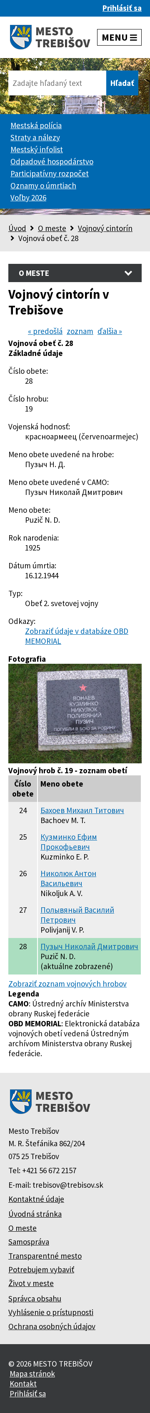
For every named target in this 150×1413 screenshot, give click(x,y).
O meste (52, 228)
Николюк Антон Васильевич (68, 878)
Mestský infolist (36, 149)
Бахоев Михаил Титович (82, 810)
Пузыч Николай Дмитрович (89, 946)
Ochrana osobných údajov (51, 1326)
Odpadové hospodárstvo (51, 161)
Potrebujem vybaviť (41, 1269)
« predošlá (45, 331)
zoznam (80, 331)
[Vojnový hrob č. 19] (75, 760)
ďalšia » (110, 331)
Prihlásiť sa (122, 8)
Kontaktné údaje (36, 1199)
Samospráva (28, 1242)
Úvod (17, 228)
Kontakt (23, 1384)
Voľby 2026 (28, 197)
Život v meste (31, 1283)
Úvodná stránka (35, 1214)
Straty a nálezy (35, 137)
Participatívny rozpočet (49, 173)
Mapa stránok (32, 1374)
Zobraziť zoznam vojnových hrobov (67, 984)
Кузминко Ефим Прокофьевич (68, 842)
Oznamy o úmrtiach (43, 185)
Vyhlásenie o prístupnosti (50, 1312)
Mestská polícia (36, 125)
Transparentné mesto (45, 1256)
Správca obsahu (34, 1298)
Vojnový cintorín (105, 228)
